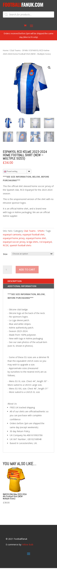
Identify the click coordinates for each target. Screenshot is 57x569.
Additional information (22, 286)
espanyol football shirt (33, 234)
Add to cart (27, 269)
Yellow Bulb (27, 544)
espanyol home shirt (36, 238)
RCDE (6, 245)
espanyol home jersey (14, 238)
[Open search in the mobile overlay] (28, 14)
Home (5, 50)
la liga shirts (32, 241)
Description (15, 281)
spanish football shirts (20, 245)
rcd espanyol (45, 241)
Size (5, 254)
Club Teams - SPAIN (19, 50)
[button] (49, 67)
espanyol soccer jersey (14, 241)
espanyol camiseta (12, 234)
